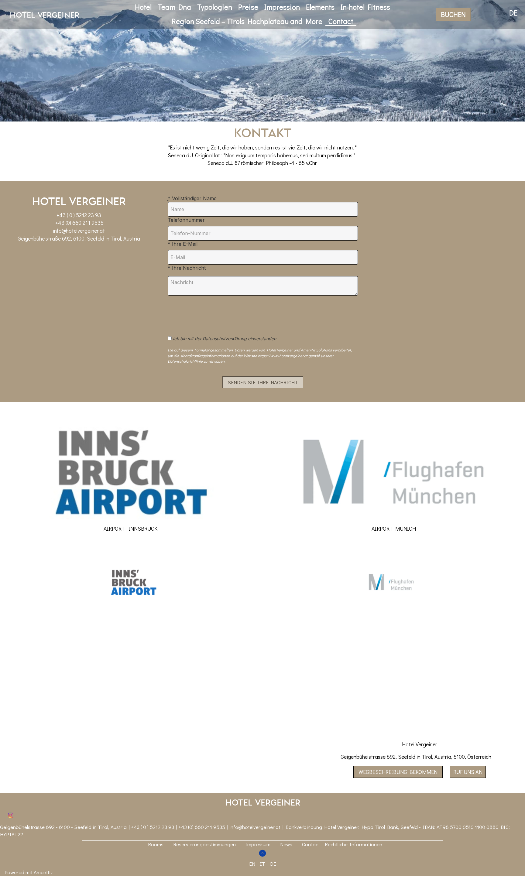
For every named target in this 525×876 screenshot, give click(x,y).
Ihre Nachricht (187, 268)
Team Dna (174, 7)
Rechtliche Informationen (353, 844)
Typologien (214, 7)
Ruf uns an (467, 771)
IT (262, 863)
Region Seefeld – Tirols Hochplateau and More (247, 21)
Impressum (257, 844)
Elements (320, 7)
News (286, 844)
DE (273, 863)
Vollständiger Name (192, 198)
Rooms (155, 844)
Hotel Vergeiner (44, 14)
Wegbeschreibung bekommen (398, 771)
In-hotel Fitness (365, 7)
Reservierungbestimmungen (204, 844)
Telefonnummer (186, 220)
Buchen (453, 14)
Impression (282, 7)
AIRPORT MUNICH (394, 528)
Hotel (143, 7)
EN (252, 863)
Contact (340, 21)
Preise (248, 7)
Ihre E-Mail (182, 244)
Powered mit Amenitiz (29, 872)
